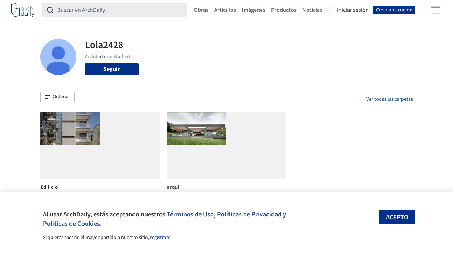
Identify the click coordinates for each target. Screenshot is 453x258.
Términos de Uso (190, 214)
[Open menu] (436, 10)
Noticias (312, 10)
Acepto (397, 217)
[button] (57, 97)
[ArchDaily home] (22, 10)
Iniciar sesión (353, 10)
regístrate (160, 237)
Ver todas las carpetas (389, 99)
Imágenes (253, 10)
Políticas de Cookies (71, 223)
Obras (201, 10)
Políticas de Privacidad (249, 214)
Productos (284, 10)
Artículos (225, 10)
